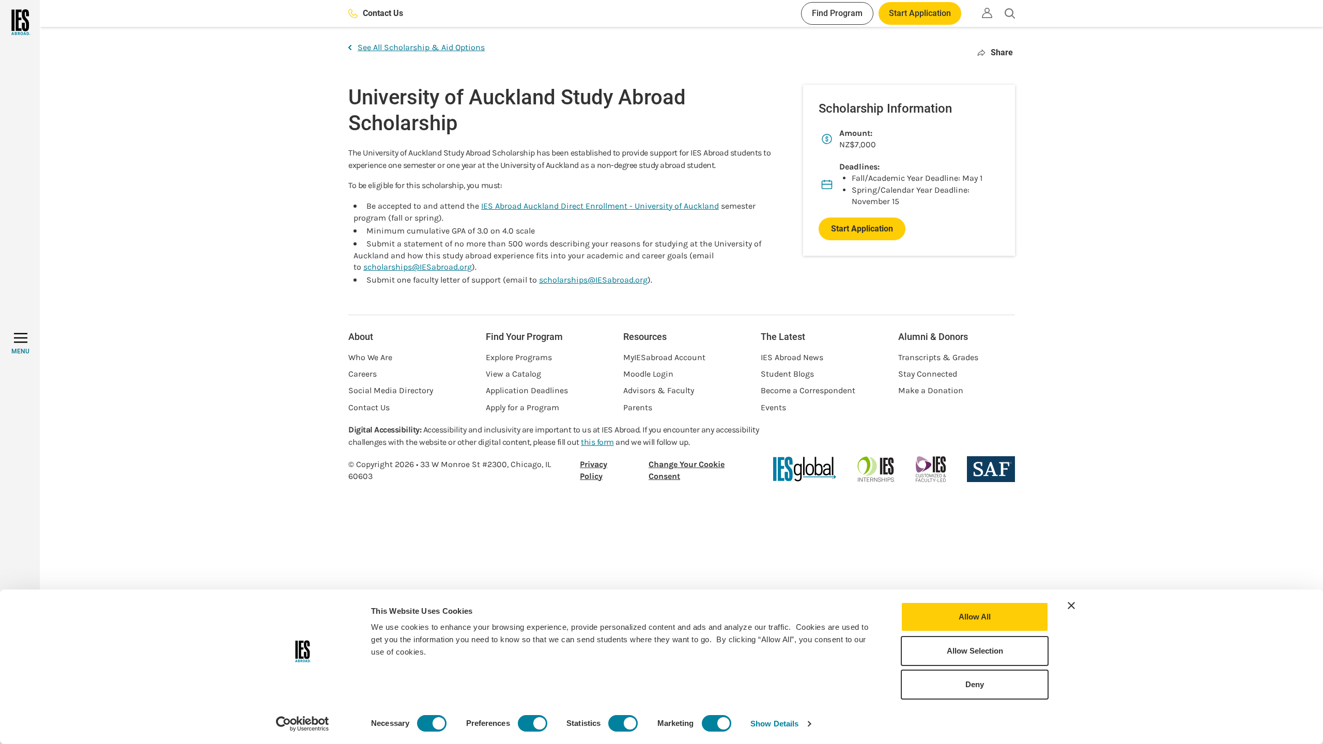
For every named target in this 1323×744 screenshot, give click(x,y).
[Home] (19, 22)
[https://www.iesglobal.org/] (805, 469)
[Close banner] (1071, 605)
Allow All (975, 616)
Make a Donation (930, 390)
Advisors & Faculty (658, 390)
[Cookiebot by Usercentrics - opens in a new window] (302, 724)
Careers (362, 374)
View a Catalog (513, 374)
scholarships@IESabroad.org (417, 267)
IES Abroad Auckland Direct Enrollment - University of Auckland (600, 206)
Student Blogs (787, 374)
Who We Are (370, 357)
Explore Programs (519, 357)
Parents (637, 407)
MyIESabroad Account (664, 357)
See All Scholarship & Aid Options (421, 47)
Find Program (837, 13)
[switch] (532, 723)
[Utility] (987, 13)
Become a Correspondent (808, 390)
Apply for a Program (522, 407)
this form (597, 442)
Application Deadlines (527, 390)
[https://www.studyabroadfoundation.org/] (991, 469)
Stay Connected (927, 374)
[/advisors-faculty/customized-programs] (931, 469)
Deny (974, 684)
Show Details (774, 723)
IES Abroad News (792, 357)
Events (773, 407)
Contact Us (383, 13)
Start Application (920, 13)
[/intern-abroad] (876, 469)
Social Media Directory (390, 390)
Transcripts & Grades (938, 357)
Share (1002, 52)
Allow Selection (975, 650)
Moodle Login (648, 374)
